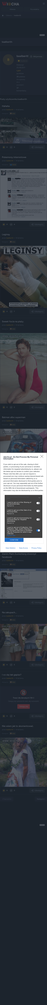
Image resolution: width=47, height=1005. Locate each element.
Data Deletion (11, 548)
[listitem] (23, 497)
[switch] (38, 503)
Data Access (23, 548)
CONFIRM (14, 540)
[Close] (42, 457)
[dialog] (23, 502)
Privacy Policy (36, 548)
